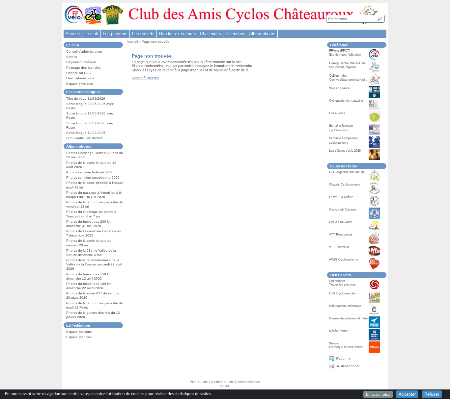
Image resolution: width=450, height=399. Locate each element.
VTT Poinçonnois (340, 234)
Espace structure (79, 332)
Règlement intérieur (81, 62)
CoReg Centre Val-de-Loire (347, 63)
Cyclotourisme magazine (346, 100)
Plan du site (199, 382)
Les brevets (143, 33)
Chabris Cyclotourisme (344, 184)
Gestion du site (222, 382)
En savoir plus (378, 394)
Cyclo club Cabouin (342, 209)
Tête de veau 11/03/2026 (85, 98)
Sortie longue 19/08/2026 (85, 133)
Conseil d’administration (84, 51)
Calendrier (234, 33)
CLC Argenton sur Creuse (347, 172)
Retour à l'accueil (145, 78)
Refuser (431, 394)
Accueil (73, 33)
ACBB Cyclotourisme (343, 259)
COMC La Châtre (341, 197)
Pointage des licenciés (83, 67)
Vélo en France (339, 88)
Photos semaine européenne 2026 (93, 177)
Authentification (248, 382)
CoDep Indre (338, 75)
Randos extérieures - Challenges (190, 33)
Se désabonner (347, 366)
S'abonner (344, 358)
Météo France (338, 331)
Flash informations (80, 78)
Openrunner (337, 281)
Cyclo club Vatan (340, 222)
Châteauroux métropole (345, 306)
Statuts (71, 57)
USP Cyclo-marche (342, 293)
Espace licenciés (79, 337)
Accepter (407, 394)
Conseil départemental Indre (348, 318)
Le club (91, 33)
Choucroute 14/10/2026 (84, 138)
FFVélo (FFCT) (339, 50)
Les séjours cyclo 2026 (345, 150)
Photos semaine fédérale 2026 (89, 172)
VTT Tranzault (339, 247)
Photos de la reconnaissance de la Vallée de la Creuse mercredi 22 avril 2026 (94, 264)
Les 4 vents (337, 113)
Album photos (262, 33)
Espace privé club (79, 84)
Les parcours (115, 33)
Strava (333, 343)
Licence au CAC (78, 73)
